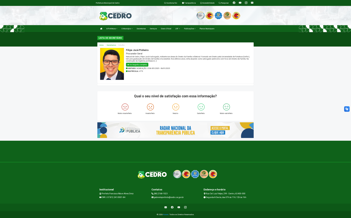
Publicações (189, 29)
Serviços (153, 29)
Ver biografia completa (138, 65)
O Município (126, 29)
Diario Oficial (166, 29)
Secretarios (111, 45)
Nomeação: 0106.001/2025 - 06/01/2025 (153, 68)
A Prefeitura (111, 29)
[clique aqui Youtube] (178, 207)
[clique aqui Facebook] (172, 207)
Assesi (166, 214)
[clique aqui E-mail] (165, 207)
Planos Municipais (207, 29)
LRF (177, 29)
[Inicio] (101, 28)
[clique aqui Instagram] (185, 207)
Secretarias (141, 29)
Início (101, 45)
